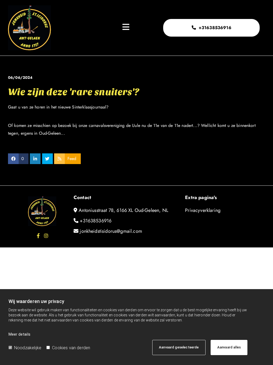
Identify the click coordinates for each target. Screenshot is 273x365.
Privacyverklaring (202, 210)
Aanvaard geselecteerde (179, 347)
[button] (211, 28)
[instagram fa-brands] (46, 235)
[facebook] (38, 235)
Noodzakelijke (27, 347)
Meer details (19, 334)
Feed (72, 159)
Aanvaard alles (229, 347)
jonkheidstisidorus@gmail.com (111, 231)
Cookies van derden (71, 347)
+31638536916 (95, 220)
